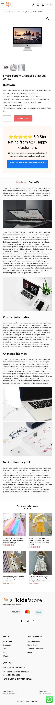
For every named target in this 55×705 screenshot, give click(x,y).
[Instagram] (27, 621)
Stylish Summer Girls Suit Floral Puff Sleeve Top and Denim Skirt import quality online (39, 541)
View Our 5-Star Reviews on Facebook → (27, 164)
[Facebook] (21, 621)
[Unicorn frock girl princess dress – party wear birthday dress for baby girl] (14, 524)
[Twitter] (33, 621)
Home (5, 12)
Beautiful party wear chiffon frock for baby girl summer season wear (13, 579)
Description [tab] (21, 182)
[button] (38, 4)
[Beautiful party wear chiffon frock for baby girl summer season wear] (14, 563)
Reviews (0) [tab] (34, 182)
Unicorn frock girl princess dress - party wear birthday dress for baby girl (13, 540)
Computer (12, 12)
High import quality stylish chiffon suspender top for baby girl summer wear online (40, 579)
